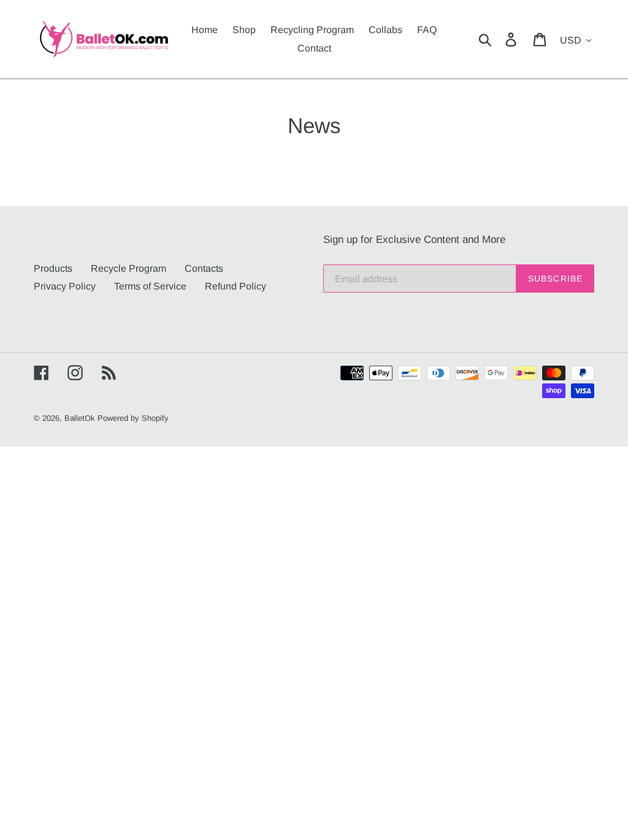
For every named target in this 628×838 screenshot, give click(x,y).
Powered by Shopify (133, 418)
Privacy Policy (65, 286)
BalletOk (79, 418)
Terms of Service (150, 286)
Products (53, 268)
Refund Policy (235, 286)
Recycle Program (128, 268)
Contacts (204, 268)
